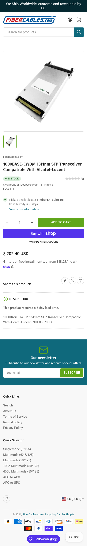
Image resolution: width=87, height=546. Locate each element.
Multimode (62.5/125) (18, 455)
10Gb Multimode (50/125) (21, 466)
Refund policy (12, 422)
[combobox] (43, 32)
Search (8, 405)
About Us (9, 411)
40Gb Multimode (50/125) (21, 471)
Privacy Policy (13, 428)
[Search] (79, 32)
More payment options (43, 241)
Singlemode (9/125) (17, 449)
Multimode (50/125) (17, 460)
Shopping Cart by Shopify (60, 514)
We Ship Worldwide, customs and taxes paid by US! (43, 6)
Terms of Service (15, 416)
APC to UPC (11, 483)
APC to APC (11, 477)
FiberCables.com (13, 156)
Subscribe (72, 373)
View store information (24, 209)
